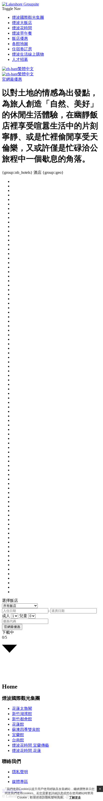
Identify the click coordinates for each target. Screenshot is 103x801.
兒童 (23, 616)
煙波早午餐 (22, 33)
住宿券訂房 (22, 49)
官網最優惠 (12, 79)
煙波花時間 (22, 28)
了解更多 (75, 797)
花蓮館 (18, 724)
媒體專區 (20, 781)
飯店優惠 (20, 38)
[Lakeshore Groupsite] (20, 4)
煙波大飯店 (22, 23)
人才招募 (20, 59)
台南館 (18, 740)
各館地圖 (20, 44)
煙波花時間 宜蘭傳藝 (30, 745)
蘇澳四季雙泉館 (26, 729)
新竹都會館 (22, 719)
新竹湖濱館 (22, 714)
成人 (6, 616)
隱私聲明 (20, 772)
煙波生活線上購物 (28, 54)
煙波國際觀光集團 (28, 17)
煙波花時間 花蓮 (26, 750)
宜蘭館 (18, 735)
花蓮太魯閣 (22, 708)
